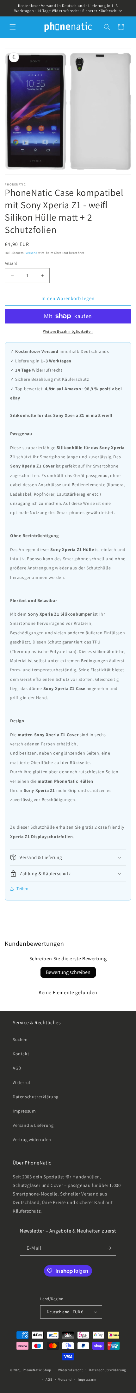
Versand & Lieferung (33, 1125)
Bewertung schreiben (68, 972)
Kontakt (21, 1054)
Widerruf (21, 1082)
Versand (32, 253)
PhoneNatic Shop (37, 1369)
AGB (17, 1068)
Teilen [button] (22, 888)
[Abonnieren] (109, 1248)
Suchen (20, 1039)
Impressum (24, 1111)
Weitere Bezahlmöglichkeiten (68, 331)
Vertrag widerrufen (32, 1139)
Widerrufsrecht (70, 1370)
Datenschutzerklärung (36, 1097)
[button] (13, 27)
